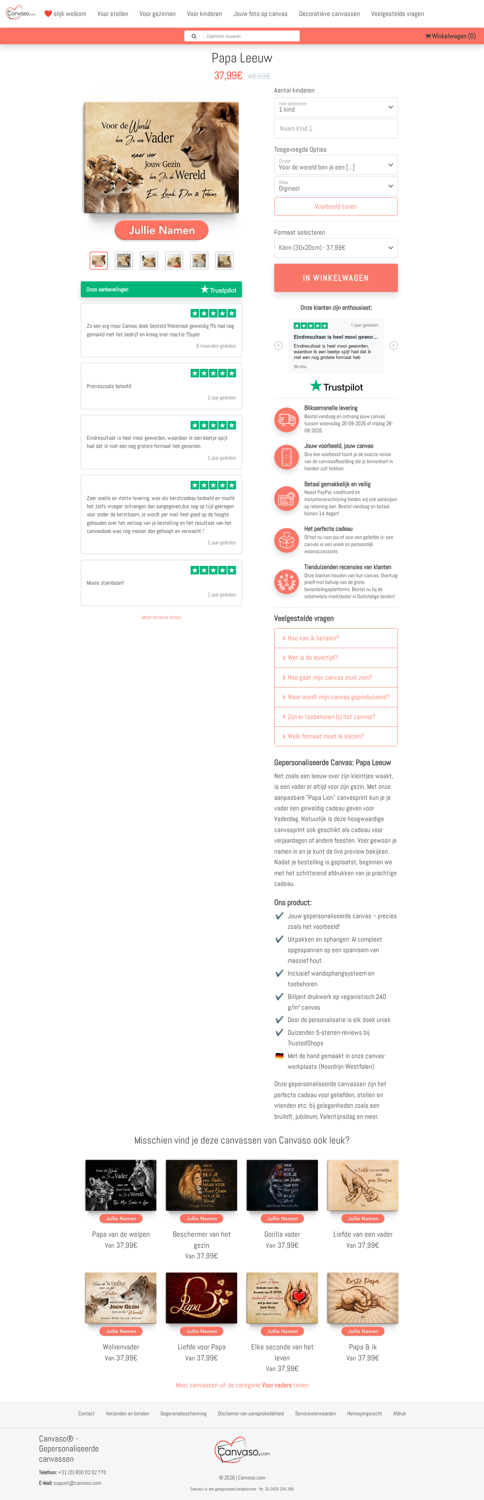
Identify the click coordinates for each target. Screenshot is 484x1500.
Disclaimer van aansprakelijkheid (251, 1413)
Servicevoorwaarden (315, 1413)
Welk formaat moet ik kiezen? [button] (326, 736)
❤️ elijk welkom (65, 13)
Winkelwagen (453, 36)
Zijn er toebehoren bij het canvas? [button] (331, 716)
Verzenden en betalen (127, 1413)
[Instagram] (473, 14)
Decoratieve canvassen (329, 13)
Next (393, 345)
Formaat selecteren (299, 232)
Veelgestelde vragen (397, 13)
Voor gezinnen (158, 13)
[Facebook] (442, 14)
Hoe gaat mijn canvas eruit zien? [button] (330, 677)
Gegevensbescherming (184, 1413)
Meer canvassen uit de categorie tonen (242, 1385)
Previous (278, 345)
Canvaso (196, 1489)
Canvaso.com (251, 1477)
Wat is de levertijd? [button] (313, 657)
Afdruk (399, 1413)
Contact (86, 1413)
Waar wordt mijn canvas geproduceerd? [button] (339, 696)
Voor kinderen (204, 13)
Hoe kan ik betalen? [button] (313, 638)
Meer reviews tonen (161, 617)
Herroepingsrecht (364, 1413)
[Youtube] (457, 14)
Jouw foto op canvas (260, 13)
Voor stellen (112, 13)
